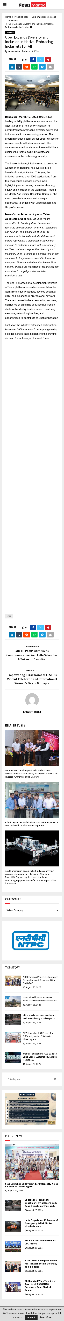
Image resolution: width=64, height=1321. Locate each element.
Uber (9, 616)
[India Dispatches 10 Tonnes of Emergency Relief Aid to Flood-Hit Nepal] (13, 1226)
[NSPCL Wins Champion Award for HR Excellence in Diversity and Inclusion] (13, 1266)
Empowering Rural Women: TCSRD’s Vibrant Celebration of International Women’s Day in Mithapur (32, 679)
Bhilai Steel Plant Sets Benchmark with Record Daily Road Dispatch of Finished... (41, 1203)
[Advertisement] (32, 474)
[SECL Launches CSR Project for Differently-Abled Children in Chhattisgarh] (13, 1037)
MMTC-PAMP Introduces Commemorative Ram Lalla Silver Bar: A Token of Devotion (32, 655)
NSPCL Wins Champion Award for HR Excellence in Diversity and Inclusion (41, 1264)
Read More (46, 1317)
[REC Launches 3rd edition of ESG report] (13, 1246)
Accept (31, 1317)
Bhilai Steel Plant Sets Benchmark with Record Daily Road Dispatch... (39, 1016)
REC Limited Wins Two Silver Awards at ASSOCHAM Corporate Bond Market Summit (40, 1285)
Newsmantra (14, 51)
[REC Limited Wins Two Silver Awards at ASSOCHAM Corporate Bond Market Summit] (13, 1287)
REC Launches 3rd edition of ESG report (40, 1242)
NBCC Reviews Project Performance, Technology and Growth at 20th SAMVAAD (40, 980)
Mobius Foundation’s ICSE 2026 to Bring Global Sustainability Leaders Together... (40, 1057)
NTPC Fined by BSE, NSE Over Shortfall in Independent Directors (40, 998)
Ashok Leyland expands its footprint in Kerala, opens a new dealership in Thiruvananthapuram (31, 823)
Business (10, 32)
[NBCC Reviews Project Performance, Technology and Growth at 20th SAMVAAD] (13, 981)
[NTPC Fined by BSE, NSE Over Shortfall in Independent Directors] (13, 1001)
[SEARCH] (55, 1079)
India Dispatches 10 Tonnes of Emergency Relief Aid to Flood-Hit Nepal (41, 1223)
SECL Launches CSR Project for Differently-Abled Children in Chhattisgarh (38, 1036)
